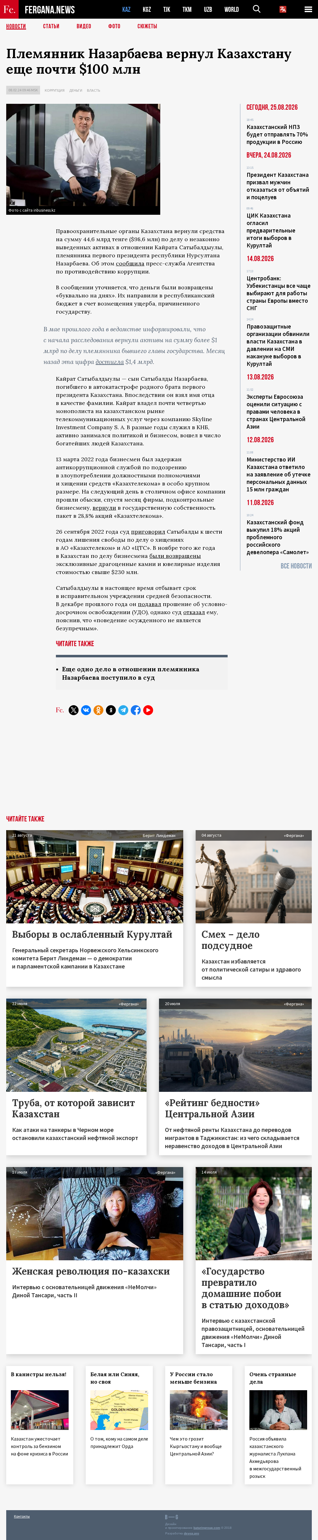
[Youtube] (148, 710)
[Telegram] (123, 710)
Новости (16, 26)
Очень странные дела (272, 1378)
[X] (74, 710)
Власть (93, 90)
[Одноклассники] (98, 710)
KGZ (147, 9)
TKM (187, 9)
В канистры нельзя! (38, 1374)
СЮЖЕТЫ (147, 26)
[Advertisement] (159, 768)
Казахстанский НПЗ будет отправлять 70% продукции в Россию (277, 134)
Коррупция (55, 90)
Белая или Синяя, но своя (114, 1378)
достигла (110, 361)
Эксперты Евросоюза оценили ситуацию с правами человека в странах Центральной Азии (276, 411)
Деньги (75, 90)
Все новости (296, 566)
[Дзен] (111, 710)
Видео (84, 26)
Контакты (22, 1516)
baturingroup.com (206, 1527)
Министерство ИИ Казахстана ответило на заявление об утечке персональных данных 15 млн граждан (279, 474)
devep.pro (191, 1533)
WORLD (232, 9)
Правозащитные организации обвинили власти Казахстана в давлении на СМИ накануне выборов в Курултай (278, 345)
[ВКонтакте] (86, 710)
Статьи (51, 26)
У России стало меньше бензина (193, 1378)
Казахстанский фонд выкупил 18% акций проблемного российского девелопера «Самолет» (278, 537)
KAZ (126, 9)
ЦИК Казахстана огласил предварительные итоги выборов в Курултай (271, 230)
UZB (208, 9)
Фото (114, 26)
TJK (166, 9)
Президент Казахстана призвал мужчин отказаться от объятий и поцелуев (278, 186)
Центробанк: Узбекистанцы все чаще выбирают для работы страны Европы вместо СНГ (279, 293)
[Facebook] (136, 710)
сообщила (130, 263)
